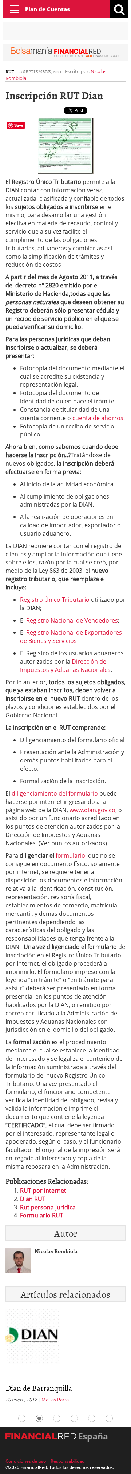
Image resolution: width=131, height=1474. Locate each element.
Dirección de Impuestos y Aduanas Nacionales (65, 665)
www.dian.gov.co (92, 810)
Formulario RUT (41, 1215)
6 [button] (109, 1418)
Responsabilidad (67, 1461)
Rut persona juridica (48, 1207)
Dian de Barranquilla (38, 1388)
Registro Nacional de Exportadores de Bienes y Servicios (71, 636)
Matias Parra (55, 1399)
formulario (70, 855)
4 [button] (74, 1418)
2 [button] (39, 1418)
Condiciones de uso (25, 1461)
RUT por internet (43, 1191)
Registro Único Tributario (55, 600)
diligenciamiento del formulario (55, 793)
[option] (65, 1358)
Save (18, 125)
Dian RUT (32, 1199)
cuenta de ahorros (97, 418)
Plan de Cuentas (47, 9)
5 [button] (91, 1418)
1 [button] (21, 1418)
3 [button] (56, 1418)
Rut (9, 71)
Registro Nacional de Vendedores (72, 620)
